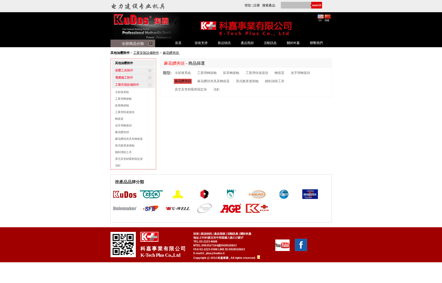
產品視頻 (247, 43)
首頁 (178, 43)
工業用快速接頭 (124, 112)
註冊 (256, 5)
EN (320, 20)
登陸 (247, 5)
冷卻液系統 (122, 92)
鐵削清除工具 (123, 152)
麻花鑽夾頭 (171, 53)
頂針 (118, 165)
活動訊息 (270, 43)
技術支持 (201, 43)
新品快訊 (224, 43)
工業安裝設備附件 (146, 53)
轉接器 (119, 118)
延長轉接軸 (122, 105)
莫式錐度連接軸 (124, 145)
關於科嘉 (293, 43)
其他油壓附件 (120, 53)
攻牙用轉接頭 (123, 125)
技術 (196, 233)
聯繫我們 (316, 43)
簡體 (327, 20)
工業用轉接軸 (123, 98)
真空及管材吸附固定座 (129, 158)
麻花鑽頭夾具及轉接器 (129, 138)
